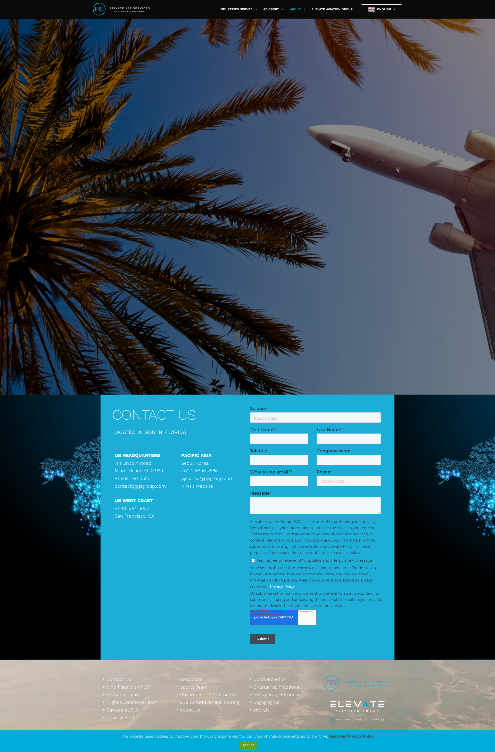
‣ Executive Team (122, 694)
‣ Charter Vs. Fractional (275, 687)
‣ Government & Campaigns (207, 694)
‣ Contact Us (117, 679)
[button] (255, 9)
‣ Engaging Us (264, 702)
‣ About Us (188, 710)
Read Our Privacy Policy (351, 736)
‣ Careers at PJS (121, 710)
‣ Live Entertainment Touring (208, 702)
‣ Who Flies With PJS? (127, 687)
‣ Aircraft (259, 710)
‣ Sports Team (192, 687)
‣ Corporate (189, 679)
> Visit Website (197, 486)
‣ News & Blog (118, 717)
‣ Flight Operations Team (130, 702)
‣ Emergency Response (275, 694)
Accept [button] (248, 745)
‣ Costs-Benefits (268, 679)
